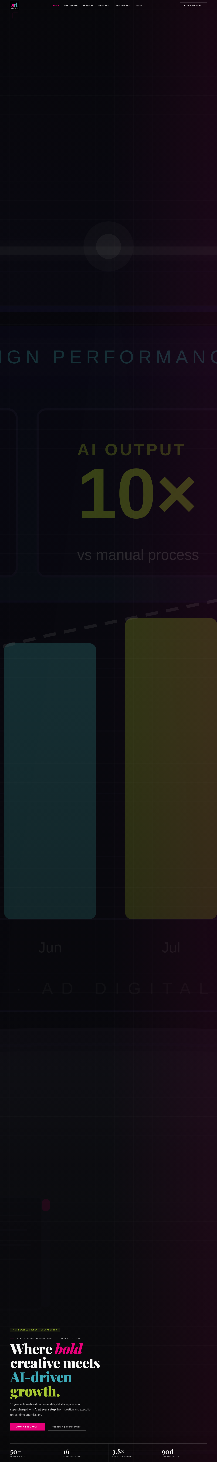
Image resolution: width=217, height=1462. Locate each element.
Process (103, 5)
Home (56, 5)
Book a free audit (27, 1427)
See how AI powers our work (66, 1427)
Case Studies (122, 5)
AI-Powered (71, 5)
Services (88, 5)
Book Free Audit (193, 5)
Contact (140, 5)
